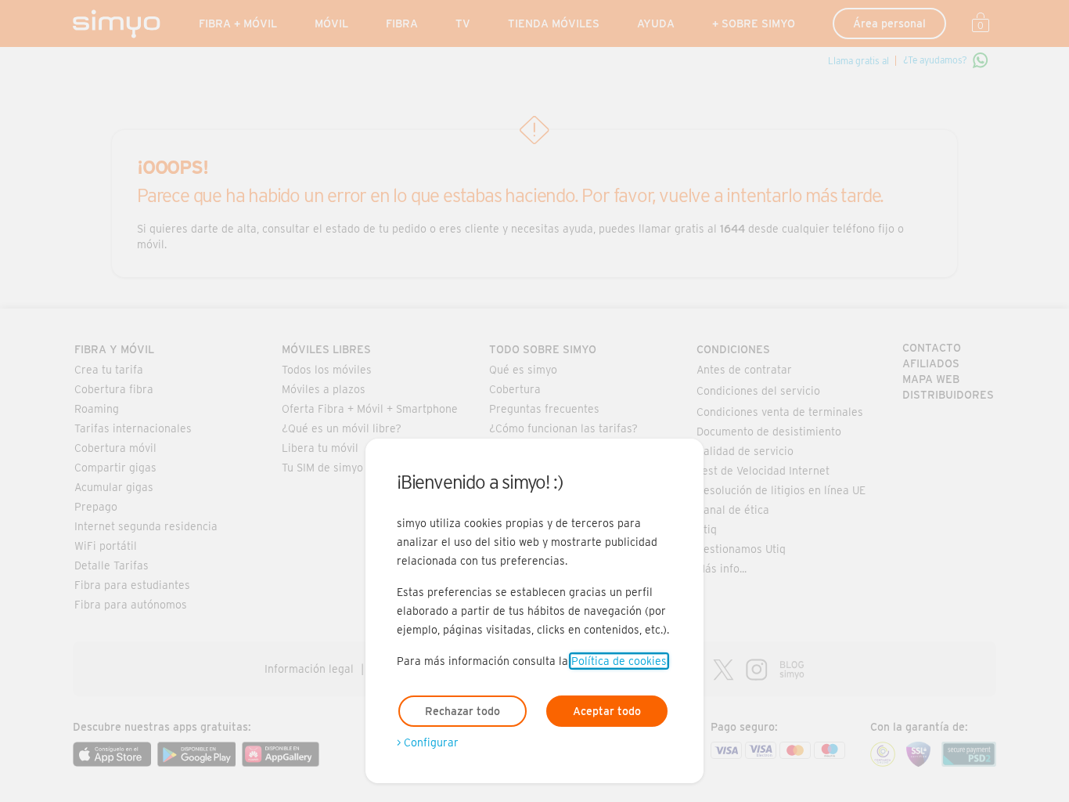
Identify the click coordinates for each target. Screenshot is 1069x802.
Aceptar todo (607, 711)
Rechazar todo (462, 711)
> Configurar (428, 742)
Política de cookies (619, 661)
